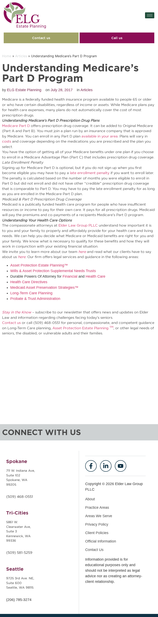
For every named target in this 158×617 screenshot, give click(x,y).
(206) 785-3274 (18, 600)
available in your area (99, 136)
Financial (70, 276)
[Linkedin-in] (106, 466)
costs (6, 141)
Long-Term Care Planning (31, 293)
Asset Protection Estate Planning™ (39, 265)
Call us (116, 38)
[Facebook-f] (91, 466)
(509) (11, 496)
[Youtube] (120, 466)
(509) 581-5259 (19, 552)
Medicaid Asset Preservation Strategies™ (44, 287)
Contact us (41, 38)
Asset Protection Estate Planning (82, 328)
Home (6, 56)
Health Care (95, 276)
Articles (21, 56)
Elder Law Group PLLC (78, 225)
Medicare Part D (16, 126)
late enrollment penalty (89, 173)
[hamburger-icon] (149, 15)
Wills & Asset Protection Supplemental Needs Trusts (53, 271)
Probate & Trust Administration (35, 299)
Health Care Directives (28, 282)
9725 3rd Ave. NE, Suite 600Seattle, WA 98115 (20, 582)
